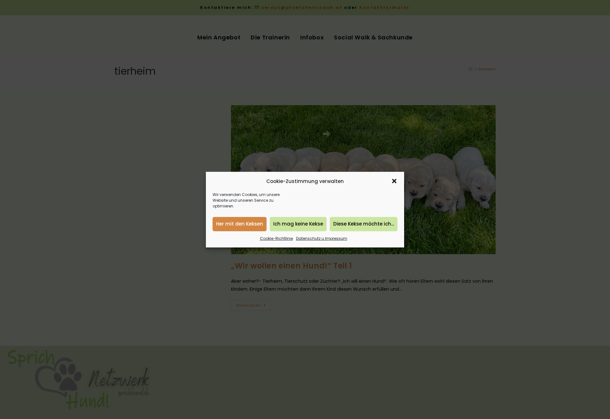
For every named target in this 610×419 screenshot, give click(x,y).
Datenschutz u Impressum (321, 238)
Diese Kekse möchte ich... (363, 223)
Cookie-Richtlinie (276, 238)
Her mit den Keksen (239, 223)
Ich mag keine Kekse (298, 223)
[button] (394, 181)
